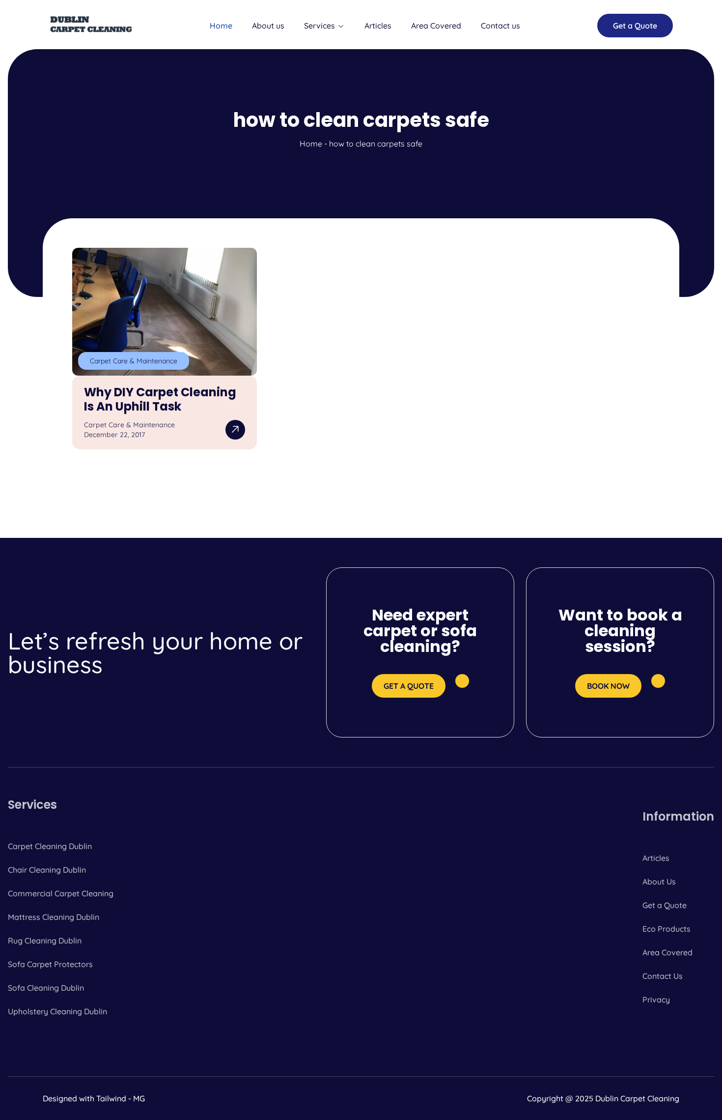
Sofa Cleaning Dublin (46, 988)
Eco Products (666, 929)
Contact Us (662, 976)
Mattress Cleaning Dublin (53, 917)
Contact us (500, 25)
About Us (659, 881)
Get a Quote (664, 905)
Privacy (656, 999)
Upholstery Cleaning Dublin (57, 1011)
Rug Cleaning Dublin (45, 940)
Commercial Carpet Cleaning (60, 893)
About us (268, 25)
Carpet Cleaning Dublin (50, 846)
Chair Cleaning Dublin (47, 870)
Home (221, 25)
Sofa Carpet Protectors (50, 964)
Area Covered (436, 25)
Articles (377, 25)
